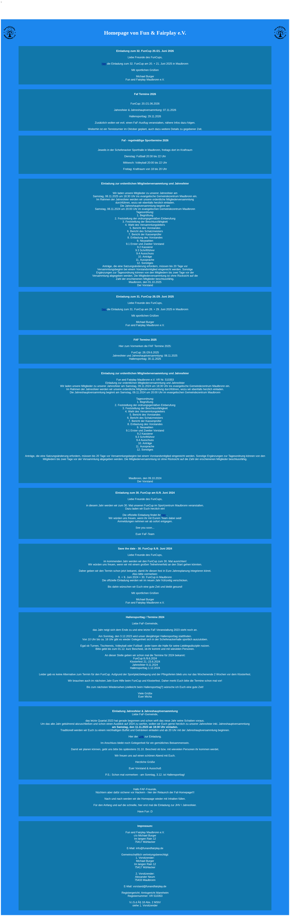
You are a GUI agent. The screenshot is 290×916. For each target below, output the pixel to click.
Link (141, 736)
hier (104, 63)
